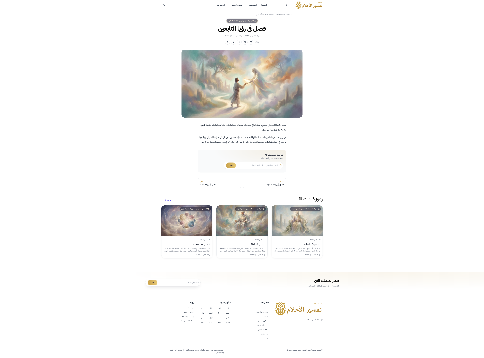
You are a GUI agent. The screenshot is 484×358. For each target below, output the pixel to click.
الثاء (202, 308)
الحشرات (266, 316)
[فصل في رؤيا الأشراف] (297, 220)
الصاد (219, 322)
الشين (227, 322)
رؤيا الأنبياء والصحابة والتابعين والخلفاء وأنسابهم (272, 14)
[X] (245, 42)
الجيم (227, 313)
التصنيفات (253, 5)
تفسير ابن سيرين (188, 312)
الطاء (202, 322)
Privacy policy (188, 316)
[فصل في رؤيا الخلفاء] (241, 220)
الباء (219, 308)
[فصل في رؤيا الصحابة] (186, 220)
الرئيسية (264, 5)
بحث (231, 165)
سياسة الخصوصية (187, 320)
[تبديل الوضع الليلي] (163, 5)
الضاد (211, 322)
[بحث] (285, 5)
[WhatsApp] (251, 42)
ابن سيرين (221, 5)
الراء (219, 317)
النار (267, 338)
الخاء (211, 313)
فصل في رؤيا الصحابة (201, 244)
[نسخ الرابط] (227, 42)
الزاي (211, 317)
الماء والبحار (265, 333)
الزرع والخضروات (263, 325)
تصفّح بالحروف (237, 5)
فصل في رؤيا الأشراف (312, 244)
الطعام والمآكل (263, 320)
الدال (202, 313)
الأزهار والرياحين (263, 329)
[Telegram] (233, 42)
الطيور (267, 307)
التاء (211, 308)
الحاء (219, 313)
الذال (227, 317)
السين (203, 317)
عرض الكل (167, 200)
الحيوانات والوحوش (262, 312)
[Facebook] (239, 42)
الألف (227, 308)
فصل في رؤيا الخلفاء (257, 244)
